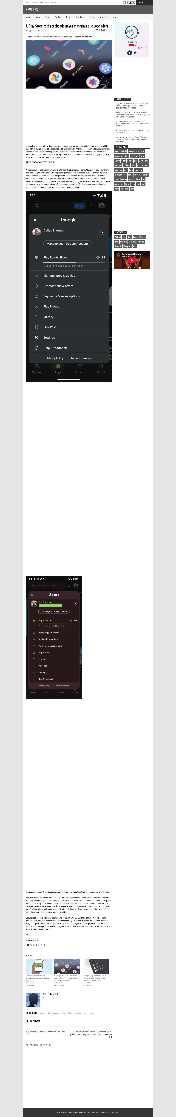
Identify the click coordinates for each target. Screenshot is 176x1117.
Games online (113, 1112)
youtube (133, 2)
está (48, 1013)
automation (140, 151)
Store (85, 1013)
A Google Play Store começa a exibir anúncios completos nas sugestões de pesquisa (94, 978)
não (121, 170)
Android (37, 17)
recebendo (77, 1013)
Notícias (103, 1112)
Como (127, 156)
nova (146, 165)
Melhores (118, 165)
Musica (68, 17)
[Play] (130, 53)
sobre (117, 184)
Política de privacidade (48, 2)
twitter (124, 2)
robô (116, 179)
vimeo (129, 2)
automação (119, 156)
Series (138, 179)
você (91, 1013)
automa (131, 151)
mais (146, 160)
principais (118, 174)
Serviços (132, 241)
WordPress (104, 17)
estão (142, 156)
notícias (140, 165)
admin (55, 994)
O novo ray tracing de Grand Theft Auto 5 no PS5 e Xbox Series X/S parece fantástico (132, 139)
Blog (124, 237)
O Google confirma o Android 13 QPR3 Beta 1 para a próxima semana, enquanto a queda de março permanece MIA (91, 1034)
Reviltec (32, 9)
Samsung (123, 179)
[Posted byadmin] (34, 1006)
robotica (137, 174)
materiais (55, 1013)
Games (47, 17)
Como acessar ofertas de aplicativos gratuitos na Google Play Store (37, 978)
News (133, 165)
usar (138, 184)
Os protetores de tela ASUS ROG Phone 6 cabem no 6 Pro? (45, 1033)
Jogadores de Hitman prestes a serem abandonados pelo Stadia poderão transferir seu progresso (132, 106)
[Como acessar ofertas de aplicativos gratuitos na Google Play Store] (39, 966)
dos (132, 156)
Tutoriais (92, 17)
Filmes (83, 1112)
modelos (127, 165)
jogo (135, 160)
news (117, 241)
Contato (34, 2)
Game (123, 160)
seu (143, 179)
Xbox (114, 17)
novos (63, 1013)
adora (42, 1013)
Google (129, 160)
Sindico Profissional (93, 1112)
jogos (141, 160)
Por (141, 170)
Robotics (145, 174)
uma (133, 184)
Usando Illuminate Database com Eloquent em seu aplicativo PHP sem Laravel (132, 123)
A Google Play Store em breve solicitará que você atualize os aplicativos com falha (65, 978)
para (126, 170)
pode (136, 170)
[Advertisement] (132, 80)
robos (130, 174)
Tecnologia (80, 17)
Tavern (127, 184)
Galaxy (117, 160)
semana (131, 179)
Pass (131, 170)
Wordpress (125, 188)
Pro (125, 174)
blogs (129, 237)
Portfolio (58, 17)
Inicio (27, 2)
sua (122, 184)
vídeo (117, 188)
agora (117, 151)
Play (69, 1013)
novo (116, 170)
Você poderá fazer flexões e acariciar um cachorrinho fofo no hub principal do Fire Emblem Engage (133, 114)
